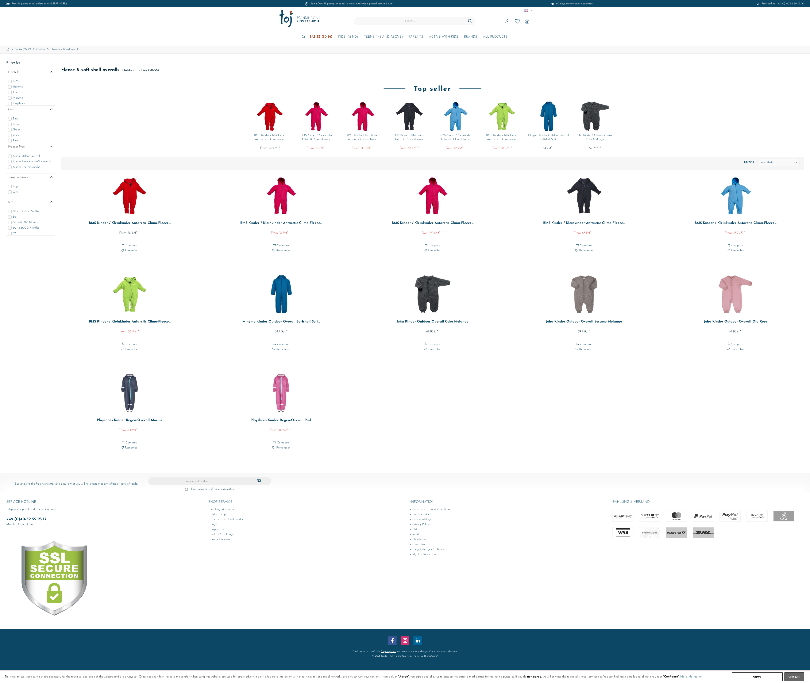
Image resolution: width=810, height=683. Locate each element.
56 (14, 216)
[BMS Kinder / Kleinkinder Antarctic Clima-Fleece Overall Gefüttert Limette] (502, 116)
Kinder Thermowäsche (26, 167)
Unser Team (419, 544)
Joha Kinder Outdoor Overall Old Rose (735, 321)
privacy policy (226, 489)
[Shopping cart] (527, 21)
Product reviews (220, 539)
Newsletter (419, 539)
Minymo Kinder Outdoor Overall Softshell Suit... (548, 137)
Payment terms (220, 529)
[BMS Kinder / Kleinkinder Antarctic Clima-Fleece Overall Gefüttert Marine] (409, 116)
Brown (16, 124)
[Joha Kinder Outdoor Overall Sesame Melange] (584, 294)
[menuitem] (527, 21)
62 (14, 233)
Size (10, 202)
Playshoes (19, 103)
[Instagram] (405, 640)
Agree (757, 676)
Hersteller (14, 72)
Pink (15, 140)
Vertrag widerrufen (223, 509)
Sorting (749, 162)
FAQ (415, 529)
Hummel (18, 86)
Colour (12, 109)
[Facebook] (392, 640)
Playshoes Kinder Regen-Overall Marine (130, 420)
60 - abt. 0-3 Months (26, 227)
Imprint (416, 534)
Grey (16, 135)
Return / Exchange (222, 534)
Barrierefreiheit (421, 514)
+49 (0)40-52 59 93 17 (26, 519)
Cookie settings (421, 519)
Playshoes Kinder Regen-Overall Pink (281, 420)
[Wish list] (517, 21)
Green (16, 129)
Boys (15, 186)
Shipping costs (388, 651)
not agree (534, 676)
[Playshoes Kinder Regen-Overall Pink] (281, 393)
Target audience (18, 177)
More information (691, 676)
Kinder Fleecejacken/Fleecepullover (33, 161)
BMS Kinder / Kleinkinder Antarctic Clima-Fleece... (270, 137)
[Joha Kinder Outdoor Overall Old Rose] (735, 294)
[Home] (303, 37)
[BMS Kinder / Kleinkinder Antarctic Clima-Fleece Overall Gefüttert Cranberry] (363, 116)
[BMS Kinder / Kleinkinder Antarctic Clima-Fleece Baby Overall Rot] (270, 116)
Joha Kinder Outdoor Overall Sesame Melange (584, 321)
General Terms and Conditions (431, 509)
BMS (16, 81)
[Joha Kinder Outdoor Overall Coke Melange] (595, 116)
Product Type (16, 146)
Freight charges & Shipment (429, 549)
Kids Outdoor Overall (26, 156)
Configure (794, 677)
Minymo (18, 97)
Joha (16, 92)
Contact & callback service (227, 519)
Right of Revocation (424, 554)
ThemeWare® (431, 656)
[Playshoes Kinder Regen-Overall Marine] (129, 393)
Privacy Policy (420, 524)
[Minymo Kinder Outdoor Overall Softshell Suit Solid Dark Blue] (548, 116)
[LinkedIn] (417, 640)
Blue (15, 118)
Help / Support (220, 514)
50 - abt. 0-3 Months (26, 211)
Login (214, 524)
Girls (15, 192)
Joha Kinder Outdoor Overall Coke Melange (595, 137)
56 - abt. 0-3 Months (25, 222)
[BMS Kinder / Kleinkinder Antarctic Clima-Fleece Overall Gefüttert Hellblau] (456, 116)
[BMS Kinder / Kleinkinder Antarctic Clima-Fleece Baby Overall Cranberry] (316, 116)
